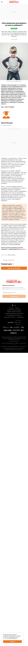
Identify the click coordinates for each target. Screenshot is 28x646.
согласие (8, 287)
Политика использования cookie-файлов (14, 313)
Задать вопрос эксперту (9, 317)
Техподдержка (20, 317)
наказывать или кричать (17, 230)
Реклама (17, 307)
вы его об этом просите (17, 163)
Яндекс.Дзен (22, 249)
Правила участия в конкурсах (14, 311)
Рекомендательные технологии (14, 315)
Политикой (7, 288)
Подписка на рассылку (8, 285)
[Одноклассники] (15, 305)
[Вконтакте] (12, 305)
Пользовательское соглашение (14, 309)
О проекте (11, 307)
